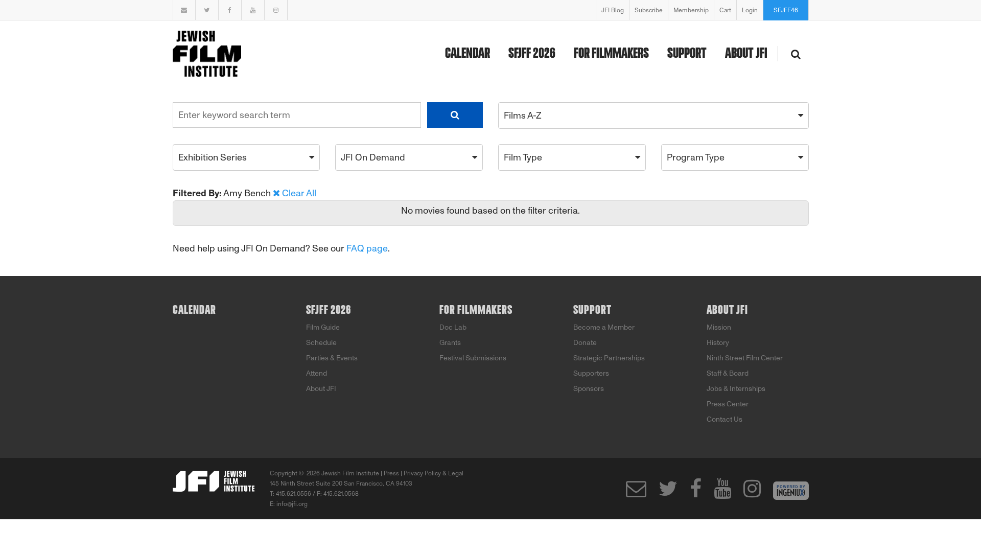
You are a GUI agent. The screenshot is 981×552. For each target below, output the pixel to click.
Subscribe (649, 10)
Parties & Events (332, 358)
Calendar (467, 54)
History (718, 342)
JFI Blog (612, 10)
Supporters (591, 373)
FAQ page (367, 248)
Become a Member (604, 327)
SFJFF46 (786, 10)
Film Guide (323, 327)
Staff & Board (728, 373)
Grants (450, 342)
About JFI (746, 54)
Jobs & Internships (736, 388)
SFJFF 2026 (531, 54)
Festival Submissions (472, 358)
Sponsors (588, 388)
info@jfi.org (292, 504)
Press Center (728, 404)
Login (750, 10)
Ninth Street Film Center (745, 358)
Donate (585, 342)
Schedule (321, 342)
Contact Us (724, 419)
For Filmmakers (611, 54)
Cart (725, 10)
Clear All (299, 193)
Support (687, 54)
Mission (719, 327)
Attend (316, 373)
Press (391, 473)
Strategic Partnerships (609, 358)
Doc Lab (452, 327)
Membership (691, 10)
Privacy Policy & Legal (433, 473)
